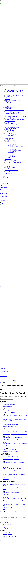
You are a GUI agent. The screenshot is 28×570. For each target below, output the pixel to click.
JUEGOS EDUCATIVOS (11, 128)
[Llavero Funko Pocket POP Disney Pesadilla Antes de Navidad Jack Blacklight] (15, 417)
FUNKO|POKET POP (13, 151)
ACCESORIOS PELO (10, 161)
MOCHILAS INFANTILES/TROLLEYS (14, 119)
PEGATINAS (8, 122)
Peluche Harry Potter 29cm (8, 406)
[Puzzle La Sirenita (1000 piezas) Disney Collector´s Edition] (15, 485)
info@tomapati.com (5, 200)
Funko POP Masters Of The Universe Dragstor (13, 464)
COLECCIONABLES (10, 140)
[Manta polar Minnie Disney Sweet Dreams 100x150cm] (14, 498)
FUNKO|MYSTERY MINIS (14, 150)
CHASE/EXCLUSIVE (16, 154)
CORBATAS (8, 166)
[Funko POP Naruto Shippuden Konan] (11, 456)
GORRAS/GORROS (10, 167)
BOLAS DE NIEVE (9, 138)
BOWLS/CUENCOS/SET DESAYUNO (14, 91)
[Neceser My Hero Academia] (9, 410)
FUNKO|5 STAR (12, 144)
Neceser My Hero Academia (9, 412)
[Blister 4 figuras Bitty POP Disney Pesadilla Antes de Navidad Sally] (15, 475)
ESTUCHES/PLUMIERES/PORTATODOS (15, 114)
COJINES (7, 94)
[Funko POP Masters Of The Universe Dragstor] (13, 462)
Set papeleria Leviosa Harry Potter (10, 451)
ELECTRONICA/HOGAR (11, 96)
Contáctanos (5, 177)
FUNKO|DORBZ (12, 145)
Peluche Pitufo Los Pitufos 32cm (10, 426)
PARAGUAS (8, 168)
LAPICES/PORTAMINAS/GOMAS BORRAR (15, 116)
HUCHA (7, 97)
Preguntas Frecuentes (7, 182)
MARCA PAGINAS (9, 118)
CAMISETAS (8, 163)
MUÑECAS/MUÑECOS (11, 132)
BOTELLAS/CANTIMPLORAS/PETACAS (15, 90)
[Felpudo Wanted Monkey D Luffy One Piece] (13, 468)
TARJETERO (8, 173)
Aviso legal (5, 535)
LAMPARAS (8, 103)
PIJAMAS (7, 171)
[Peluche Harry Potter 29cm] (9, 404)
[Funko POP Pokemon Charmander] (11, 492)
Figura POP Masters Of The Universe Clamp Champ (14, 445)
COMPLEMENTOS (9, 165)
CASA (4, 89)
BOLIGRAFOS (8, 111)
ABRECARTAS (9, 108)
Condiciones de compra (8, 180)
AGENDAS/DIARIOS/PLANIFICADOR (14, 110)
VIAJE (6, 174)
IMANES (7, 99)
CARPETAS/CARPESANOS (12, 113)
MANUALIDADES (9, 130)
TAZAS (7, 105)
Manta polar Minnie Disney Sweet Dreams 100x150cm (14, 500)
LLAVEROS (8, 157)
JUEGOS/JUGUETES (8, 123)
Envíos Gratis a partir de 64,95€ (7, 189)
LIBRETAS (8, 117)
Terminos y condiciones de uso (9, 536)
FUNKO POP (11, 152)
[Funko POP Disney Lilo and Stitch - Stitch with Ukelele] (15, 431)
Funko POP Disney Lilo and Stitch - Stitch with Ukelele (15, 434)
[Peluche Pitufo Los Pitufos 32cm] (10, 424)
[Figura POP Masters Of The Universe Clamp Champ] (15, 443)
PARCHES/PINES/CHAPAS (11, 170)
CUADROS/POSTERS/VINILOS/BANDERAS (16, 95)
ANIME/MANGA (12, 143)
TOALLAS (8, 106)
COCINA (7, 92)
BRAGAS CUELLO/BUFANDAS (13, 162)
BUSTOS (7, 139)
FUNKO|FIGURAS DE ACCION (15, 146)
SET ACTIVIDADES (10, 135)
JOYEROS (7, 101)
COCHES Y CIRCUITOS (11, 124)
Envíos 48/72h (3, 193)
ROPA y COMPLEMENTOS (9, 160)
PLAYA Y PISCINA (9, 133)
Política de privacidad (7, 534)
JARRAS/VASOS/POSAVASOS (12, 100)
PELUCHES (8, 159)
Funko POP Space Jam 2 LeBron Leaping (12, 439)
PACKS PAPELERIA (10, 121)
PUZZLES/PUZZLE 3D (10, 134)
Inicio (1, 382)
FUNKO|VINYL (12, 156)
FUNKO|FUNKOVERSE (14, 148)
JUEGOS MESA (9, 129)
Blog (4, 176)
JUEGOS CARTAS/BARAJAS (12, 127)
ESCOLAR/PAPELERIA (8, 107)
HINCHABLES (9, 126)
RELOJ (7, 172)
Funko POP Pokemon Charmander (10, 494)
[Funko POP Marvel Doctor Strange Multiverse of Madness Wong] (15, 505)
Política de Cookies (7, 532)
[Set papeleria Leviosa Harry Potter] (11, 449)
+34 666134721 (3, 196)
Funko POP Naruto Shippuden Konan (11, 459)
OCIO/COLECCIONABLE (9, 137)
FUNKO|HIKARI (12, 149)
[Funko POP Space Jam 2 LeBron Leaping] (12, 437)
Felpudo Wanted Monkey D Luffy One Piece (12, 470)
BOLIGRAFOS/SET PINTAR (12, 112)
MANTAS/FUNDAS (10, 102)
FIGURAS (7, 141)
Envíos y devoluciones (7, 179)
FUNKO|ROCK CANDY (14, 155)
